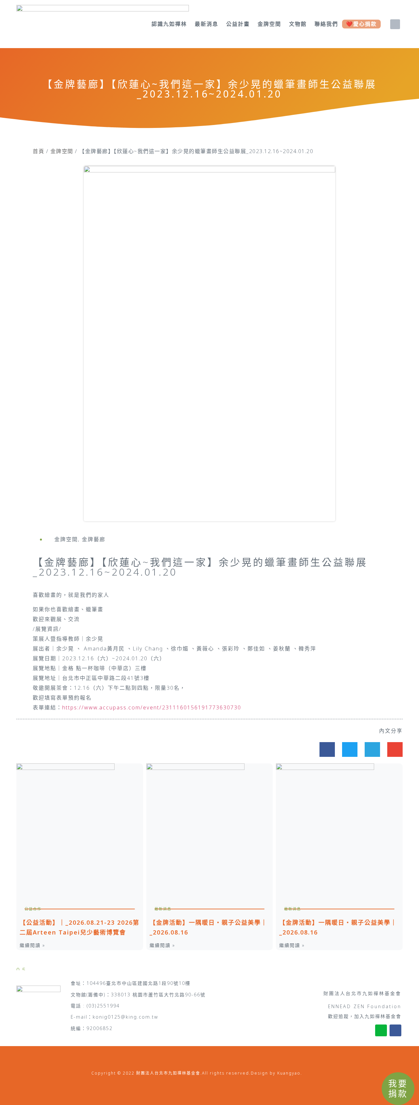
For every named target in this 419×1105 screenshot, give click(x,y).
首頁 (38, 151)
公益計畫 (238, 23)
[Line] (381, 1030)
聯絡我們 (326, 23)
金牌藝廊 (93, 539)
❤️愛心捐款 (361, 23)
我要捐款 (398, 1088)
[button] (395, 24)
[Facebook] (395, 1030)
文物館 (298, 23)
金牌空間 (269, 23)
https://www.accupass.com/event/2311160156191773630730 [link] (151, 707)
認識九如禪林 (169, 23)
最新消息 (206, 23)
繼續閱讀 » (32, 945)
